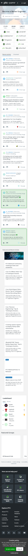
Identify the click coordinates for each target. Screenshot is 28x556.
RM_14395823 (9, 58)
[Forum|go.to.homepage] (8, 3)
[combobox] (14, 16)
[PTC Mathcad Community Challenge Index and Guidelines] (14, 260)
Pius (7, 192)
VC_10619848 (9, 211)
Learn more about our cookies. (17, 545)
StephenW (11, 409)
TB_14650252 (9, 133)
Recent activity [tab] (6, 54)
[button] (14, 553)
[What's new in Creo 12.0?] (14, 383)
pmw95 (11, 404)
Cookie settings (16, 462)
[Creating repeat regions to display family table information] (14, 330)
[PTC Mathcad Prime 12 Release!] (14, 366)
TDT (10, 423)
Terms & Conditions (6, 462)
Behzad (8, 230)
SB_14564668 (9, 115)
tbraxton (11, 419)
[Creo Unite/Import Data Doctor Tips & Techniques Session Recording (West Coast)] (14, 295)
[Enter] (2, 16)
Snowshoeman (9, 78)
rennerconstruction (11, 173)
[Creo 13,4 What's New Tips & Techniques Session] (14, 277)
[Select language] (17, 3)
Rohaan (8, 95)
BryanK (11, 414)
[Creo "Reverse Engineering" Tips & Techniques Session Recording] (14, 313)
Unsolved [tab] (16, 54)
